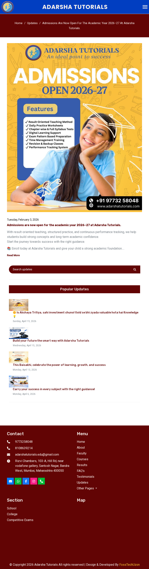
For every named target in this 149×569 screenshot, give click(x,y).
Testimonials (85, 477)
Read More (13, 255)
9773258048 (24, 442)
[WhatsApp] (18, 481)
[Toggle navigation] (145, 7)
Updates (32, 23)
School (11, 508)
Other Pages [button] (86, 488)
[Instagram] (33, 481)
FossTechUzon (129, 564)
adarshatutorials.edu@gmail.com (37, 454)
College (12, 514)
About (81, 447)
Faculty (82, 453)
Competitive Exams (20, 520)
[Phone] (41, 481)
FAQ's (81, 471)
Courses (82, 459)
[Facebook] (26, 481)
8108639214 (24, 448)
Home (19, 23)
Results (82, 465)
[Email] (10, 481)
